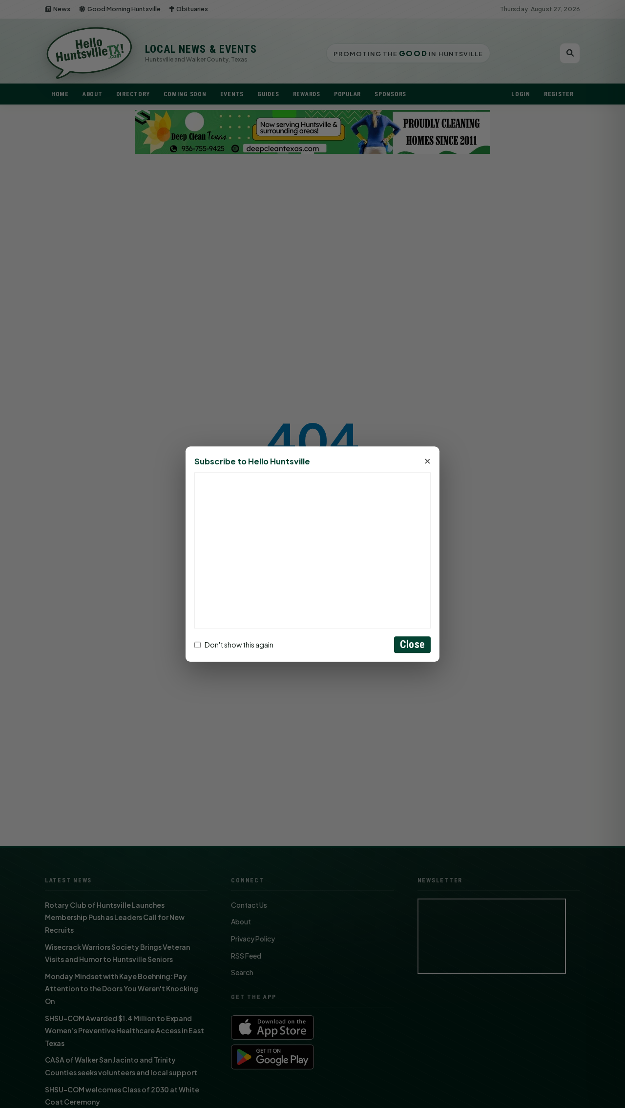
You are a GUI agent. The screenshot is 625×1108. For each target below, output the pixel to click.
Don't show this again (239, 644)
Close (412, 644)
